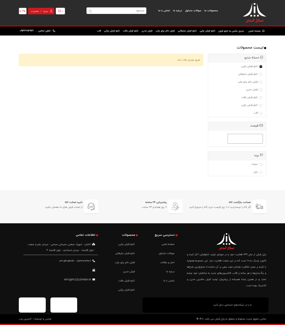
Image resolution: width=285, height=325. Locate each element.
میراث (254, 164)
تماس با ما (164, 10)
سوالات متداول (193, 10)
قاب (99, 30)
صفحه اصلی (254, 31)
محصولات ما (211, 10)
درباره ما (177, 10)
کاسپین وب (25, 319)
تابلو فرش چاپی (207, 30)
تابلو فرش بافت (130, 30)
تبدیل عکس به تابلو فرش (231, 31)
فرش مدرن (147, 30)
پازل (256, 172)
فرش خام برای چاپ (165, 30)
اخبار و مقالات (167, 262)
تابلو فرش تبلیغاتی (187, 30)
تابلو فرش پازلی (112, 30)
